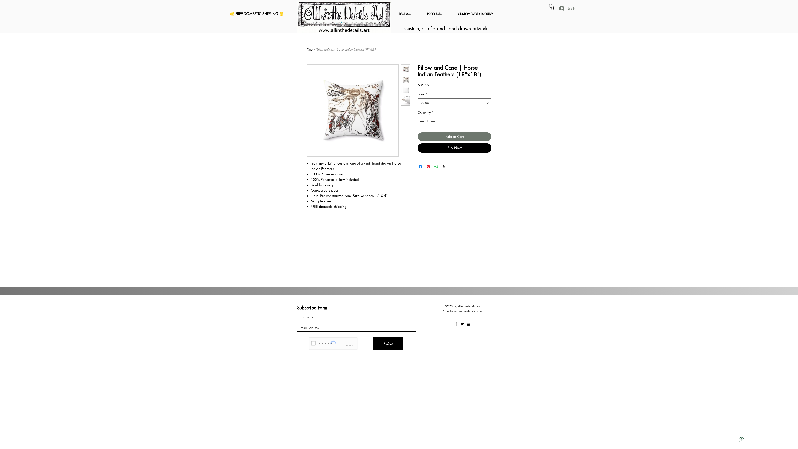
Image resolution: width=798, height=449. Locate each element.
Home (310, 49)
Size (422, 94)
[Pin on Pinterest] (428, 166)
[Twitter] (462, 324)
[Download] (741, 439)
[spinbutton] (427, 121)
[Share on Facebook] (420, 166)
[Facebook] (456, 324)
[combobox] (454, 102)
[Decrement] (421, 121)
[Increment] (433, 121)
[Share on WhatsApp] (436, 166)
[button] (551, 7)
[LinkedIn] (469, 324)
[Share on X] (444, 166)
